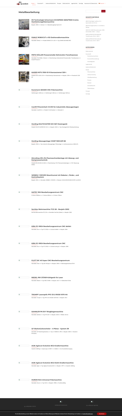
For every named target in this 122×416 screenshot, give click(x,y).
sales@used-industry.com (61, 405)
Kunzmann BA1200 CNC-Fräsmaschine (47, 90)
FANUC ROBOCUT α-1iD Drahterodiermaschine (50, 37)
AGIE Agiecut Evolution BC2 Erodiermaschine (49, 346)
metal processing (91, 74)
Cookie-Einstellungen (87, 413)
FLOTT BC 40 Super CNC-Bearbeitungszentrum (50, 260)
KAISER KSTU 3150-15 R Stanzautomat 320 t (48, 72)
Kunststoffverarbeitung (93, 58)
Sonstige (81, 3)
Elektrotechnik (66, 3)
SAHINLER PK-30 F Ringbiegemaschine (47, 312)
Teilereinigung (90, 88)
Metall (32, 3)
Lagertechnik (74, 3)
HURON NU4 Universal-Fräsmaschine (46, 380)
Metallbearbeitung (92, 77)
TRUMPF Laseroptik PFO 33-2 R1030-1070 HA (49, 295)
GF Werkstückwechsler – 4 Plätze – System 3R (50, 329)
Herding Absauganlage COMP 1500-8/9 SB (48, 141)
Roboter (89, 82)
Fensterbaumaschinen (92, 56)
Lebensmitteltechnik (51, 3)
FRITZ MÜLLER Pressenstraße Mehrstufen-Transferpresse (54, 55)
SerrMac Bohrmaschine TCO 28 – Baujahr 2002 (50, 209)
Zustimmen (101, 413)
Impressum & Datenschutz (90, 3)
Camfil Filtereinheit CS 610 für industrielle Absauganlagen (55, 107)
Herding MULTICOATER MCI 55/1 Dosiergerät (49, 124)
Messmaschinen (91, 71)
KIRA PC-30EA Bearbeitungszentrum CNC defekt (51, 226)
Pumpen (59, 3)
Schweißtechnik (91, 85)
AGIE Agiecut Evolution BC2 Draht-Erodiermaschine (52, 363)
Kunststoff (40, 3)
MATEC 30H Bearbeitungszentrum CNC (47, 192)
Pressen (89, 80)
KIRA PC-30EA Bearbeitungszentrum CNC (48, 243)
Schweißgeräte (91, 61)
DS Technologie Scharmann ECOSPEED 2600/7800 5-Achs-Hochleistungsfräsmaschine (55, 21)
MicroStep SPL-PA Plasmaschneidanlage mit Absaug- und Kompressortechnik (55, 159)
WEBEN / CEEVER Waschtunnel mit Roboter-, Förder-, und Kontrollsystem (55, 176)
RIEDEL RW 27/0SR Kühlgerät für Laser (47, 277)
